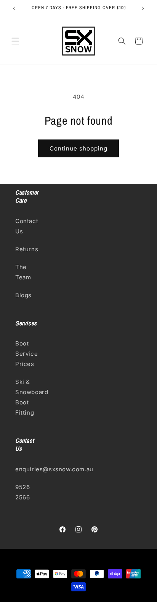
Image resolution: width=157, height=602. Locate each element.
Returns (26, 249)
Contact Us (26, 226)
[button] (15, 41)
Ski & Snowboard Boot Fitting (27, 397)
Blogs (23, 295)
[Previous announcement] (14, 8)
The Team (23, 272)
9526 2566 (22, 492)
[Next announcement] (143, 8)
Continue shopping (78, 148)
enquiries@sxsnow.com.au (27, 469)
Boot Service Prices (26, 354)
